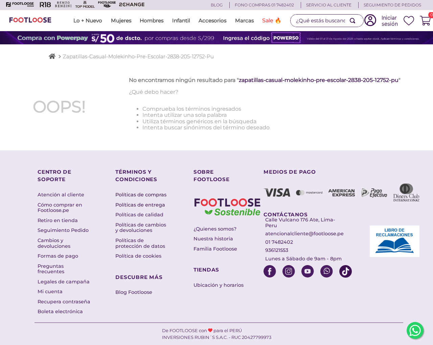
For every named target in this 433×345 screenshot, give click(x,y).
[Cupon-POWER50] (216, 37)
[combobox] (327, 20)
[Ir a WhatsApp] (415, 330)
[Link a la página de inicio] (52, 57)
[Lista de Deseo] (409, 20)
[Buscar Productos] (354, 21)
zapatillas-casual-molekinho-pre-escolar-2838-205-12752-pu (138, 56)
